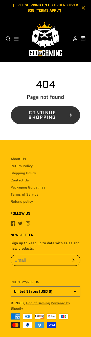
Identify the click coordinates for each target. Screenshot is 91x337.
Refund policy (22, 201)
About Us (18, 158)
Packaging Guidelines (28, 187)
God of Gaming (38, 303)
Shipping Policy (23, 173)
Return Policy (22, 165)
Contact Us (20, 180)
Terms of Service (24, 194)
